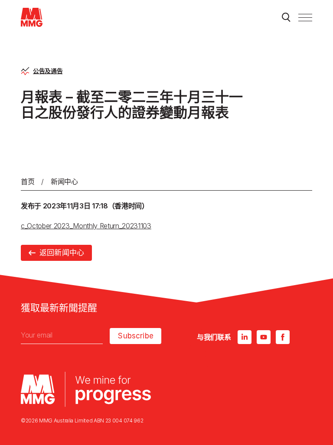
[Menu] (305, 17)
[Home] (31, 17)
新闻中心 (64, 181)
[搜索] (286, 17)
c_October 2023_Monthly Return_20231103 (86, 225)
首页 (27, 181)
